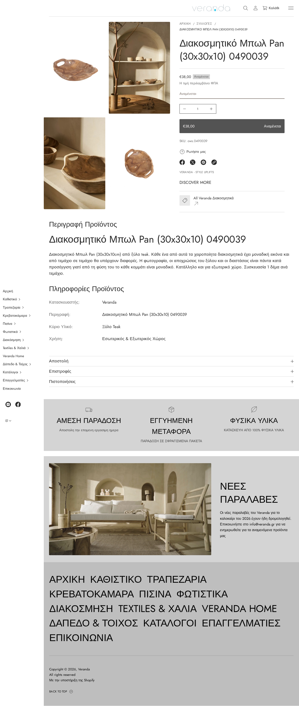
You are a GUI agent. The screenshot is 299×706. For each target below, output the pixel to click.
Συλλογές (204, 24)
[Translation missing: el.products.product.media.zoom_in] (74, 68)
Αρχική (185, 24)
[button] (19, 299)
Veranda (84, 669)
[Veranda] (211, 8)
